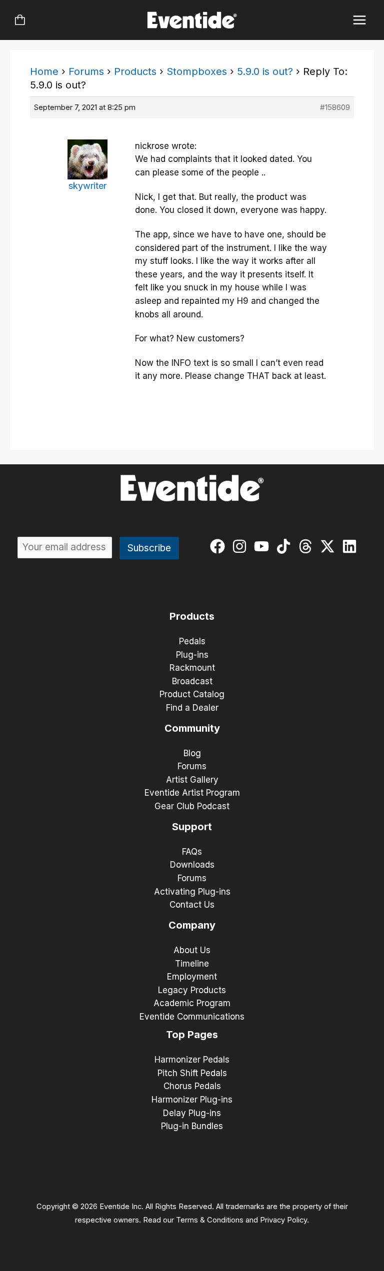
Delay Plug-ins (192, 1113)
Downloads (192, 865)
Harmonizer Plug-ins (192, 1100)
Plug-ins (192, 655)
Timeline (192, 964)
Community (192, 728)
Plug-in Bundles (192, 1126)
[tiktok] (286, 546)
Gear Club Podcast (192, 806)
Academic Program (192, 1003)
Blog (192, 753)
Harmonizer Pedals (192, 1060)
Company (192, 925)
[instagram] (242, 546)
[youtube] (264, 546)
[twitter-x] (330, 546)
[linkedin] (352, 546)
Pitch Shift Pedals (192, 1073)
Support (192, 827)
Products (135, 71)
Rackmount (192, 668)
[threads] (308, 546)
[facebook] (220, 546)
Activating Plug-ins (192, 892)
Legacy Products (192, 990)
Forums (86, 71)
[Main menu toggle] (359, 20)
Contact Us (192, 905)
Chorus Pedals (192, 1086)
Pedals (192, 641)
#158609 (335, 107)
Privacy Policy (283, 1220)
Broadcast (192, 681)
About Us (192, 950)
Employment (192, 977)
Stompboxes (196, 71)
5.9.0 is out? (265, 71)
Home (44, 71)
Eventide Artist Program (192, 793)
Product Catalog (192, 694)
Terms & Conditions (210, 1220)
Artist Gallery (192, 780)
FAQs (192, 852)
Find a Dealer (192, 708)
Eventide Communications (192, 1017)
